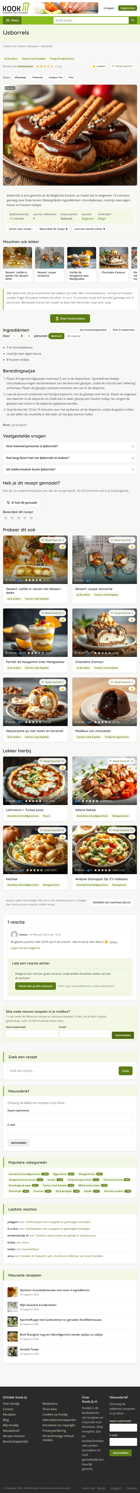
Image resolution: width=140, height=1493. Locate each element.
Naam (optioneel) (16, 1027)
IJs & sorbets (11, 58)
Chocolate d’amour (89, 662)
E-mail (62, 1027)
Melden (114, 942)
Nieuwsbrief (11, 1431)
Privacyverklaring (54, 1431)
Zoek (125, 1071)
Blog (6, 1420)
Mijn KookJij (11, 1425)
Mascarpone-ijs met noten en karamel (34, 731)
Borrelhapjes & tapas (23, 1185)
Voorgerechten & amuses (25, 1179)
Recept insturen (14, 1436)
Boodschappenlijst (15, 1441)
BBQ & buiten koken (92, 1185)
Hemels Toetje (29, 1349)
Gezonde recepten (117, 1191)
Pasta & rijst (18, 1191)
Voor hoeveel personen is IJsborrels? (32, 446)
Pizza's (46, 815)
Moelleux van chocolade (93, 731)
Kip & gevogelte (67, 1191)
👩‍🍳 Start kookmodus (70, 318)
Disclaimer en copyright (58, 1425)
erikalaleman (25, 66)
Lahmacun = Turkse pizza (25, 810)
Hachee (11, 879)
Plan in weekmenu (124, 329)
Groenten (42, 1191)
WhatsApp (20, 77)
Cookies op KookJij (54, 1414)
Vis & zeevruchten (116, 1179)
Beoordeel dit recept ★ (54, 229)
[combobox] (91, 20)
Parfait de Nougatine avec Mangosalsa (35, 662)
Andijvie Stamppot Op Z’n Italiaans (101, 879)
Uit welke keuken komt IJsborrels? (31, 469)
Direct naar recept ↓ (21, 229)
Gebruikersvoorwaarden (59, 1420)
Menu (15, 20)
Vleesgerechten (120, 815)
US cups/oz (74, 336)
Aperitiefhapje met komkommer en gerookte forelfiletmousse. (61, 1320)
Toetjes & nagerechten (62, 58)
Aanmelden (123, 1035)
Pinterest (37, 77)
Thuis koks (49, 1409)
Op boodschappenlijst (93, 329)
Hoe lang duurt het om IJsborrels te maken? (37, 458)
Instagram (116, 1488)
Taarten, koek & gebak (34, 58)
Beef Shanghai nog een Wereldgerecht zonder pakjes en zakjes (61, 1334)
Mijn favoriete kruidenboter (38, 1305)
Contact (8, 1409)
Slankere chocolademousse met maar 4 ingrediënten (55, 1290)
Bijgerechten (63, 1174)
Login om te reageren (25, 948)
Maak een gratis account (35, 986)
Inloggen (109, 8)
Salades (91, 1191)
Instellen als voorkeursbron (112, 902)
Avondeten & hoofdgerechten (23, 815)
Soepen (55, 1179)
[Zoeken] (133, 20)
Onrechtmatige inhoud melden (58, 1438)
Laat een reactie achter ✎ (89, 229)
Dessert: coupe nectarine (93, 589)
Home (21, 46)
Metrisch (56, 336)
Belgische (88, 218)
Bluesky (101, 1488)
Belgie (102, 218)
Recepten (33, 46)
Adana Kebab (85, 810)
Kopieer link (55, 77)
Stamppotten (119, 884)
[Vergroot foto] (8, 180)
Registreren (127, 8)
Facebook (132, 1488)
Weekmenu (50, 1404)
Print (71, 77)
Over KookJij (11, 1404)
